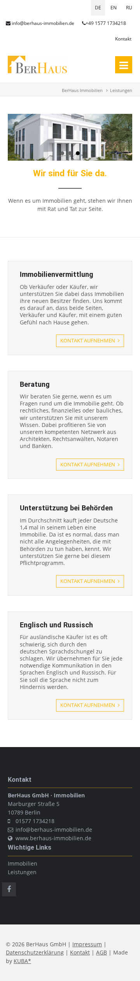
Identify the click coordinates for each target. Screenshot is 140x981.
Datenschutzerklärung (35, 952)
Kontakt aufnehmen (88, 340)
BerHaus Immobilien (82, 90)
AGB (101, 952)
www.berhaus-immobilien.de (53, 838)
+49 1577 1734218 (106, 23)
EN (113, 7)
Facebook (9, 889)
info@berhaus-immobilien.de (43, 23)
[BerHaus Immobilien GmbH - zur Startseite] (37, 71)
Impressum (87, 944)
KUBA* (22, 961)
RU (129, 7)
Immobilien (22, 863)
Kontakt (123, 38)
